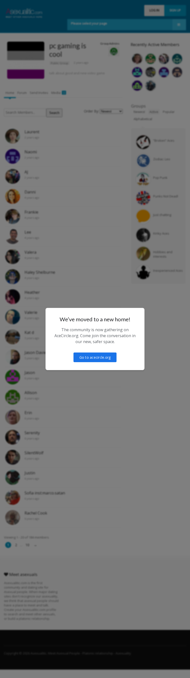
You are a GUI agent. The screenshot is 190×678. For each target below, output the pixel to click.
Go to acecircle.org (95, 357)
